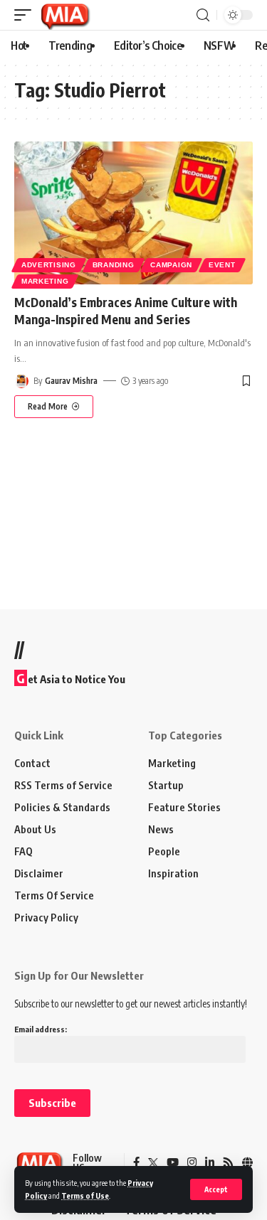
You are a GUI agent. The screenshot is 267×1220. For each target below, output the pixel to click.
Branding (114, 265)
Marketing (44, 281)
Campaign (171, 265)
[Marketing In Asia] (64, 15)
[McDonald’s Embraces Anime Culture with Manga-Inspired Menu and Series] (133, 212)
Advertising (48, 265)
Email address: (40, 1029)
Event (222, 265)
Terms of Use (85, 1195)
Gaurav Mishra (71, 380)
